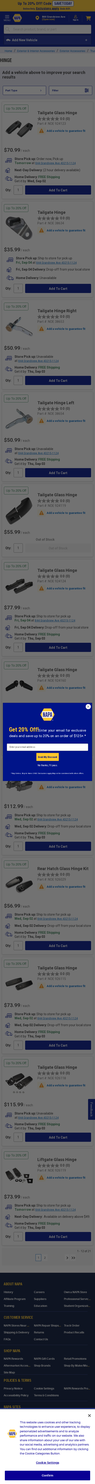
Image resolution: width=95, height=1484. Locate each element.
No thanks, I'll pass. (48, 765)
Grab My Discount (47, 757)
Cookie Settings (47, 1462)
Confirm (47, 1475)
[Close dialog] (88, 706)
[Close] (89, 1416)
